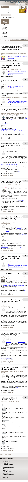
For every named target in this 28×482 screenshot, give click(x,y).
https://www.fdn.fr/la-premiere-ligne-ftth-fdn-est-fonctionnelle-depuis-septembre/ (17, 73)
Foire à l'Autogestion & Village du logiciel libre (11, 368)
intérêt (4, 40)
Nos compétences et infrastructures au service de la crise (10, 145)
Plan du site (5, 477)
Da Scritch (7, 113)
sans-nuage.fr (21, 200)
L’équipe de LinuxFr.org (8, 464)
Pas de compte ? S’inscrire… (8, 17)
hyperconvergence (5, 358)
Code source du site (7, 475)
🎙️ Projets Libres (23, 2)
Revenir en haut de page (5, 454)
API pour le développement (8, 474)
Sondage (3, 398)
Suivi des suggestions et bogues (9, 468)
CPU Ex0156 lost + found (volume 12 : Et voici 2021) (11, 110)
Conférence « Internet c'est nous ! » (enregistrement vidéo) (11, 258)
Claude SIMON (4, 186)
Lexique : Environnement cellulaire (8, 129)
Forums (25, 1)
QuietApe (7, 69)
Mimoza (7, 276)
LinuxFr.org (23, 8)
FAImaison (19, 228)
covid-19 (5, 29)
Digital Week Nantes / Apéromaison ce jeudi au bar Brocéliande (10, 301)
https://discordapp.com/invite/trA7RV (9, 164)
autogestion (5, 32)
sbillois (6, 53)
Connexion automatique (7, 12)
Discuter (8, 60)
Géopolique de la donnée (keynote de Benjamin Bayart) (11, 81)
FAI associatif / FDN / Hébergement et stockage (10, 334)
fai (3, 25)
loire (4, 34)
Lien (2, 46)
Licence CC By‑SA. (14, 114)
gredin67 (7, 184)
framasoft (5, 36)
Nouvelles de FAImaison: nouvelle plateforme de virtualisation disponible (11, 218)
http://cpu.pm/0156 (5, 123)
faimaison (5, 27)
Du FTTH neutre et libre (13, 274)
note (1, 40)
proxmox (5, 33)
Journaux (14, 1)
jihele (6, 401)
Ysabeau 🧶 (3, 187)
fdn (4, 24)
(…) (23, 134)
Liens (20, 1)
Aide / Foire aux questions (8, 467)
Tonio (6, 222)
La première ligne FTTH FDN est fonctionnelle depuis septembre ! (11, 65)
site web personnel (12, 53)
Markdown (5, 138)
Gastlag (6, 371)
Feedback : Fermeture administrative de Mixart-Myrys (13, 130)
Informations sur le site (7, 466)
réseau (4, 28)
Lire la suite (3, 173)
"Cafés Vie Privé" (4, 246)
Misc (6, 97)
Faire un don (5, 463)
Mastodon (21, 113)
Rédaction (13, 2)
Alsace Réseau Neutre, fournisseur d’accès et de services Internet (11, 182)
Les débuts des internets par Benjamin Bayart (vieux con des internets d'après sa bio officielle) (11, 48)
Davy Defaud (11, 186)
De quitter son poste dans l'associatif (11, 94)
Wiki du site (5, 470)
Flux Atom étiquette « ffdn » (19, 39)
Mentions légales (6, 461)
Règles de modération (7, 471)
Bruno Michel (18, 186)
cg (5, 84)
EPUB (11, 138)
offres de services (23, 234)
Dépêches (8, 1)
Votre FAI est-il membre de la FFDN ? (9, 398)
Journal (3, 109)
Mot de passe (4, 10)
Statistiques (5, 473)
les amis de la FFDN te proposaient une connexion (14, 285)
